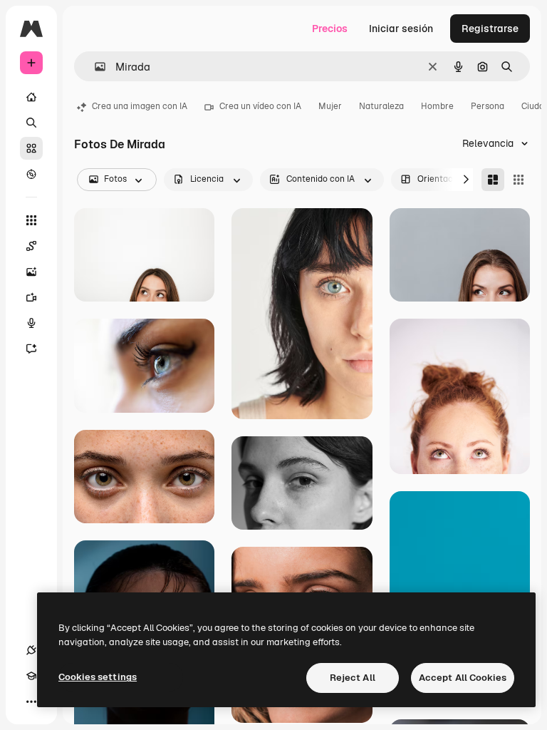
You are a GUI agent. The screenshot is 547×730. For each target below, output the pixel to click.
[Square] (518, 179)
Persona (487, 106)
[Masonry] (492, 179)
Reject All (352, 678)
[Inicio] (31, 97)
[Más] (31, 701)
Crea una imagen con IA (139, 106)
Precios (330, 28)
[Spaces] (31, 246)
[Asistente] (31, 348)
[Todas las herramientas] (31, 220)
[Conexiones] (31, 650)
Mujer (330, 106)
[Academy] (31, 675)
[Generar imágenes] (31, 271)
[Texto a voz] (31, 323)
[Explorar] (31, 174)
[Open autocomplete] (94, 66)
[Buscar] (31, 122)
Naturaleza (381, 106)
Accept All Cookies (462, 678)
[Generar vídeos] (31, 297)
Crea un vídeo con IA (260, 106)
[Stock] (31, 148)
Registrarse (490, 28)
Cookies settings (97, 677)
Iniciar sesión (401, 28)
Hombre (437, 106)
